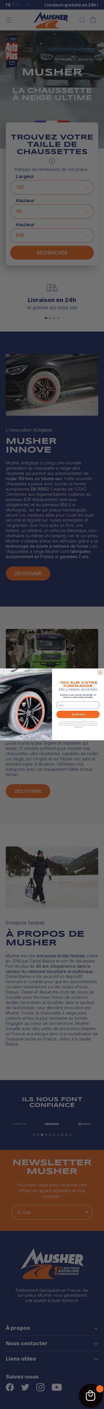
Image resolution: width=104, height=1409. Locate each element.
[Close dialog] (100, 672)
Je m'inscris (78, 714)
